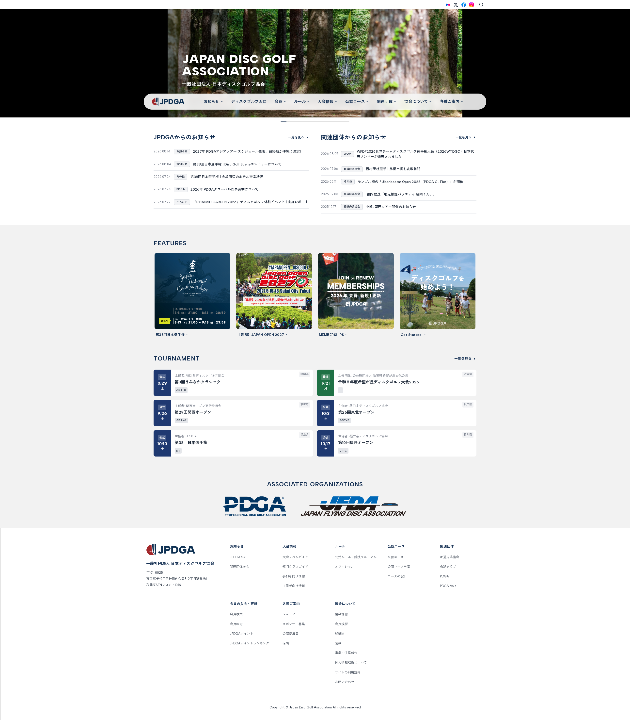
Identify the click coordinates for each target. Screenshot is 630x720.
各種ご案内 (449, 101)
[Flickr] (448, 5)
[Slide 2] (290, 121)
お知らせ (211, 101)
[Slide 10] (346, 121)
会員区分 (236, 624)
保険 (286, 643)
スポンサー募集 (294, 624)
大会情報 (325, 101)
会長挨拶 (341, 624)
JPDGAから (238, 557)
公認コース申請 (399, 567)
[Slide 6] (318, 121)
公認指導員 (291, 634)
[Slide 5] (311, 121)
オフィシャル (344, 567)
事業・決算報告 (346, 653)
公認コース (355, 101)
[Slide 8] (332, 121)
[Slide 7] (325, 121)
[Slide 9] (339, 121)
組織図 (340, 634)
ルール (300, 101)
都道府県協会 (449, 557)
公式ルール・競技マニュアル (356, 557)
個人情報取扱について (351, 662)
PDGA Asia (448, 586)
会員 (278, 101)
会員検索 (236, 614)
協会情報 (341, 614)
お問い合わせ (344, 682)
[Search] (481, 5)
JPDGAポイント (241, 634)
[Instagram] (471, 5)
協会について (416, 101)
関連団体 (385, 101)
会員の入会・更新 (243, 604)
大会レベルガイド (295, 557)
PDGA (444, 576)
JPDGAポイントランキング (249, 643)
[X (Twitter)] (456, 5)
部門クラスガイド (295, 567)
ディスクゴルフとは (249, 101)
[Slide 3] (297, 121)
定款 (338, 643)
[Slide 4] (304, 121)
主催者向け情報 (294, 586)
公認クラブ (448, 567)
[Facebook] (464, 5)
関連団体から (239, 567)
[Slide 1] (284, 121)
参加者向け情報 (294, 576)
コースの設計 (397, 576)
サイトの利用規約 (348, 672)
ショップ (289, 614)
